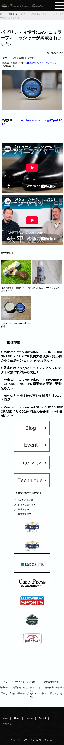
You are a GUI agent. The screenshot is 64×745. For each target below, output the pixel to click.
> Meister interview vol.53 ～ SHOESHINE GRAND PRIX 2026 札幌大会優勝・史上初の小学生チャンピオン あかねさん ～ (32, 356)
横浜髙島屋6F (24, 514)
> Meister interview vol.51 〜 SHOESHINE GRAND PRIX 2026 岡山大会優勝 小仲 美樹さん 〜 (32, 412)
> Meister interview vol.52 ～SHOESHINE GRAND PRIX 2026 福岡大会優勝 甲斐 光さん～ (32, 384)
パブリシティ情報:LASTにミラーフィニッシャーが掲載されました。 (31, 38)
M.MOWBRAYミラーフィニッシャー (43, 63)
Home (5, 718)
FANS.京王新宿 (25, 500)
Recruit (42, 718)
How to (29, 718)
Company (6, 723)
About (17, 718)
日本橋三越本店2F (27, 504)
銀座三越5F (23, 509)
